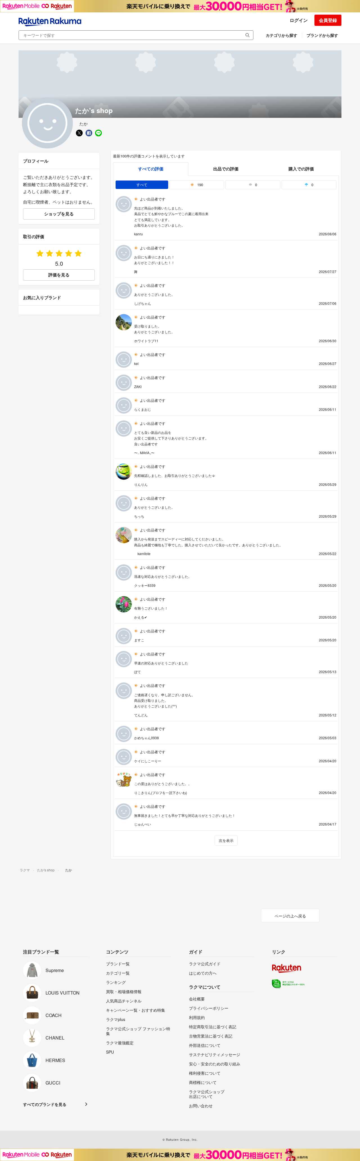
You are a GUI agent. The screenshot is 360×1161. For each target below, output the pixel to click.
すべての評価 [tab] (150, 169)
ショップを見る (59, 214)
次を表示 (226, 840)
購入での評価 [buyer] (301, 169)
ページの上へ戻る (290, 916)
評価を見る (58, 275)
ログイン (299, 20)
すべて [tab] (141, 184)
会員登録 (328, 20)
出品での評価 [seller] (225, 169)
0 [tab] (255, 184)
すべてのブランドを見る (44, 1104)
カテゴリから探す (281, 35)
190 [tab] (199, 184)
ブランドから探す (322, 35)
